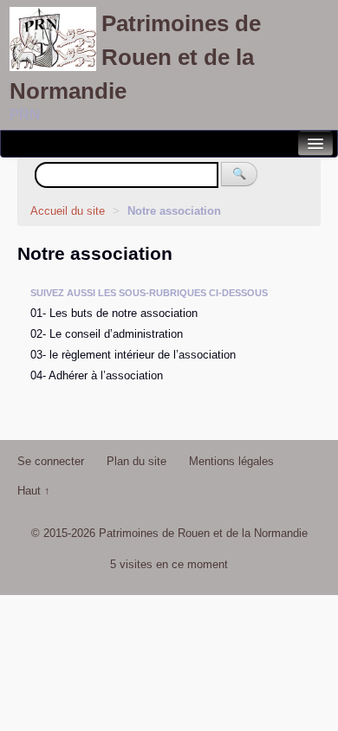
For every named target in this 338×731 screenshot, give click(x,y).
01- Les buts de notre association (114, 313)
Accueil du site (67, 210)
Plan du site (136, 461)
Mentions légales (231, 461)
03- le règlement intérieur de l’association (133, 354)
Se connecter (50, 461)
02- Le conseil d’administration (106, 333)
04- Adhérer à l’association (96, 375)
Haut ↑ (33, 490)
